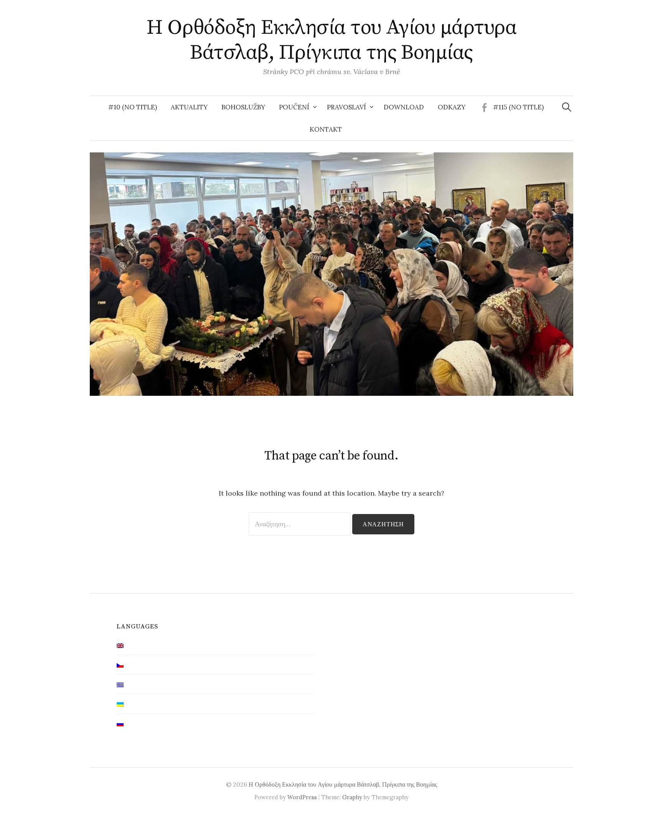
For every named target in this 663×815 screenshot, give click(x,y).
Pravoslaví (346, 107)
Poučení (294, 107)
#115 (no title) (518, 107)
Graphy (352, 797)
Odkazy (451, 107)
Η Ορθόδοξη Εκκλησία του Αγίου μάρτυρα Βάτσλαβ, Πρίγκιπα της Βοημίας (331, 40)
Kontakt (326, 129)
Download (404, 107)
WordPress (302, 797)
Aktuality (189, 107)
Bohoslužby (243, 107)
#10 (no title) (132, 107)
